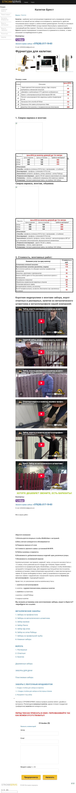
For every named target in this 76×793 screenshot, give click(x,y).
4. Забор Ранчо (21, 625)
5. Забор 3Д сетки (22, 628)
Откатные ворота (4, 10)
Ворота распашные (4, 24)
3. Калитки (19, 656)
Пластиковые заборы (24, 677)
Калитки (3, 37)
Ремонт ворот (5, 14)
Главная (26, 2)
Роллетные (4, 34)
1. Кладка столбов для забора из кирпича (29, 688)
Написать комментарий (28, 726)
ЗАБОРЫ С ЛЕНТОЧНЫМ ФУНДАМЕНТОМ (34, 684)
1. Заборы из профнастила (26, 614)
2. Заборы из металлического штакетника (32, 618)
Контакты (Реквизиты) (4, 19)
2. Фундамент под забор (23, 695)
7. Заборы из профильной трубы (29, 635)
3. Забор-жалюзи (22, 621)
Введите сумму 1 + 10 (28, 767)
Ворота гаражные (4, 29)
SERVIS (9, 784)
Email (22, 738)
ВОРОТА (19, 646)
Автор (23, 730)
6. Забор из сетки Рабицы (26, 632)
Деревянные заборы (24, 663)
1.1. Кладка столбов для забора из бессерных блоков (33, 691)
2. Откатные (20, 653)
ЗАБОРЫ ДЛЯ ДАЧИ (23, 670)
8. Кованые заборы (23, 639)
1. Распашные (21, 649)
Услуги (32, 2)
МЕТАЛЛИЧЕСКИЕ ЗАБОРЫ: (28, 611)
